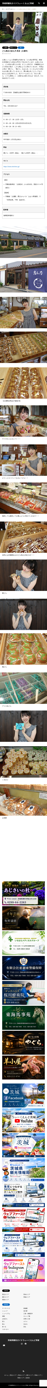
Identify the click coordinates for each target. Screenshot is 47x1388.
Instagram (22, 1343)
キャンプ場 (27, 1316)
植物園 (25, 1308)
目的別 (28, 1378)
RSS (23, 1371)
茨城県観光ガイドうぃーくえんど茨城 (23, 1340)
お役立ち (4, 1319)
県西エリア (5, 1299)
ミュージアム (6, 1313)
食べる (4, 1326)
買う (21, 47)
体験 (3, 1316)
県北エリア (5, 1294)
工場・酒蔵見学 (28, 1313)
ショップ (4, 1311)
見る (25, 1326)
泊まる (25, 1324)
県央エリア (27, 1294)
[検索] (39, 3)
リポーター (5, 1329)
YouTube (4, 1369)
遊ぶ (3, 1324)
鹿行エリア (5, 1297)
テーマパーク (6, 1308)
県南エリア (13, 47)
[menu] (43, 3)
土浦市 (5, 47)
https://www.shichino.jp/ (11, 166)
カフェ (25, 1321)
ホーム (6, 1375)
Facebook (25, 1343)
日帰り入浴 (27, 1319)
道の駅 (25, 1311)
